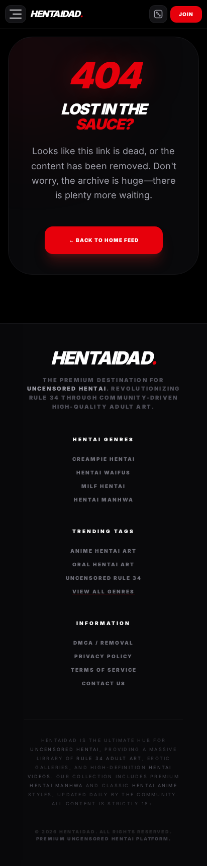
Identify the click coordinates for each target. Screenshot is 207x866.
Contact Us (104, 683)
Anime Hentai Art (103, 551)
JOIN (186, 14)
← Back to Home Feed (104, 240)
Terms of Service (104, 670)
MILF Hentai (103, 486)
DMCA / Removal (103, 643)
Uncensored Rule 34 (104, 578)
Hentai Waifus (103, 472)
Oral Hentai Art (103, 564)
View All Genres (103, 591)
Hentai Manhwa (104, 500)
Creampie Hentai (103, 459)
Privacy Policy (103, 656)
